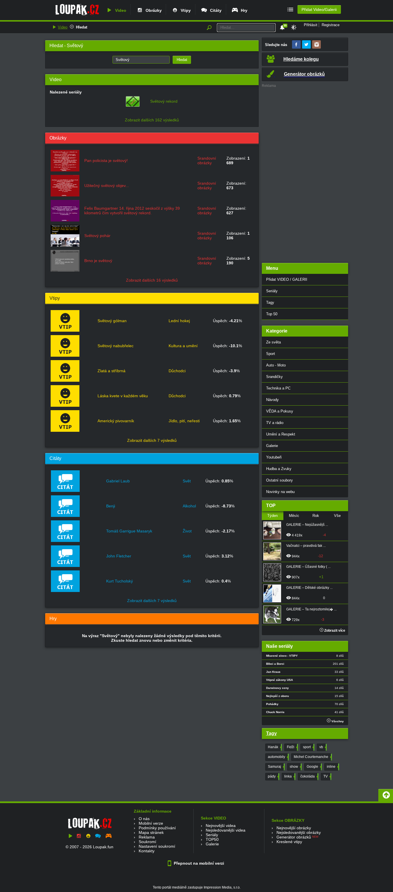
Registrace (330, 25)
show (295, 767)
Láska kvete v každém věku (123, 396)
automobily (278, 757)
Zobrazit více (334, 630)
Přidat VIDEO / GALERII (286, 279)
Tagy (270, 302)
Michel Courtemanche (312, 757)
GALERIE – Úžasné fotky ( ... (308, 566)
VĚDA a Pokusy (279, 411)
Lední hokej (179, 320)
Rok (315, 515)
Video (119, 10)
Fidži (292, 747)
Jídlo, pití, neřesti (184, 421)
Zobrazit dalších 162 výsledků (152, 120)
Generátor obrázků (293, 837)
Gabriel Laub (118, 481)
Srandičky (274, 377)
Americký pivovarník (116, 421)
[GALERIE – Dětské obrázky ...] (274, 593)
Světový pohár (97, 235)
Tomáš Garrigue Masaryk (129, 531)
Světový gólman (112, 320)
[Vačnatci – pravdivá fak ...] (274, 551)
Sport (270, 354)
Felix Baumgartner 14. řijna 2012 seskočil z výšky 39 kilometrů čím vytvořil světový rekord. (132, 210)
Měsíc (294, 515)
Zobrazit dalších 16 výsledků (152, 280)
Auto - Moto (276, 365)
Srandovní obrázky (206, 160)
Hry (243, 10)
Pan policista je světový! (106, 160)
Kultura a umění (183, 345)
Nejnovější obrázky (293, 828)
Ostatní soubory (279, 480)
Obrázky (152, 10)
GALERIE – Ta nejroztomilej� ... (311, 609)
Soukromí (147, 841)
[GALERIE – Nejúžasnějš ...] (274, 530)
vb (322, 747)
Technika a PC (278, 388)
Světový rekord (164, 101)
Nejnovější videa (221, 825)
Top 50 (271, 314)
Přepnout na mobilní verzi (198, 863)
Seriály (272, 291)
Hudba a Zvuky (278, 469)
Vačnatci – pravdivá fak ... (306, 545)
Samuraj (276, 767)
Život (187, 531)
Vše (337, 515)
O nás (144, 818)
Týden (272, 515)
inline (332, 767)
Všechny (337, 721)
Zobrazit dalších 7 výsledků (152, 440)
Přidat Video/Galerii (319, 9)
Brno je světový (98, 260)
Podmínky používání (157, 828)
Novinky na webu (280, 492)
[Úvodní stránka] (77, 16)
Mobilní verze (151, 823)
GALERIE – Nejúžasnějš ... (307, 524)
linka (289, 776)
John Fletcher (118, 556)
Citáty (215, 10)
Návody (272, 400)
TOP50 (212, 839)
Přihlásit (310, 25)
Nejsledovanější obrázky (298, 832)
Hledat (81, 27)
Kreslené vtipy (289, 841)
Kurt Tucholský (119, 581)
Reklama (147, 837)
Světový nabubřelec (115, 345)
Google (314, 767)
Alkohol (189, 506)
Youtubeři (274, 457)
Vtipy (184, 10)
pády (273, 776)
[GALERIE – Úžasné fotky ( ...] (274, 572)
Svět (187, 481)
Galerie (272, 446)
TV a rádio (274, 423)
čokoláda (308, 776)
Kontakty (146, 851)
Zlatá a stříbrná (111, 370)
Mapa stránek (151, 832)
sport (308, 747)
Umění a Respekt (280, 434)
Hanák (274, 747)
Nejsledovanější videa (225, 830)
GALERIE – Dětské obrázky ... (309, 587)
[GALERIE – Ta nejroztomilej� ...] (274, 614)
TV (326, 776)
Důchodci (177, 370)
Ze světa (273, 342)
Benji (110, 506)
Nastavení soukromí (157, 846)
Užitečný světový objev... (106, 185)
